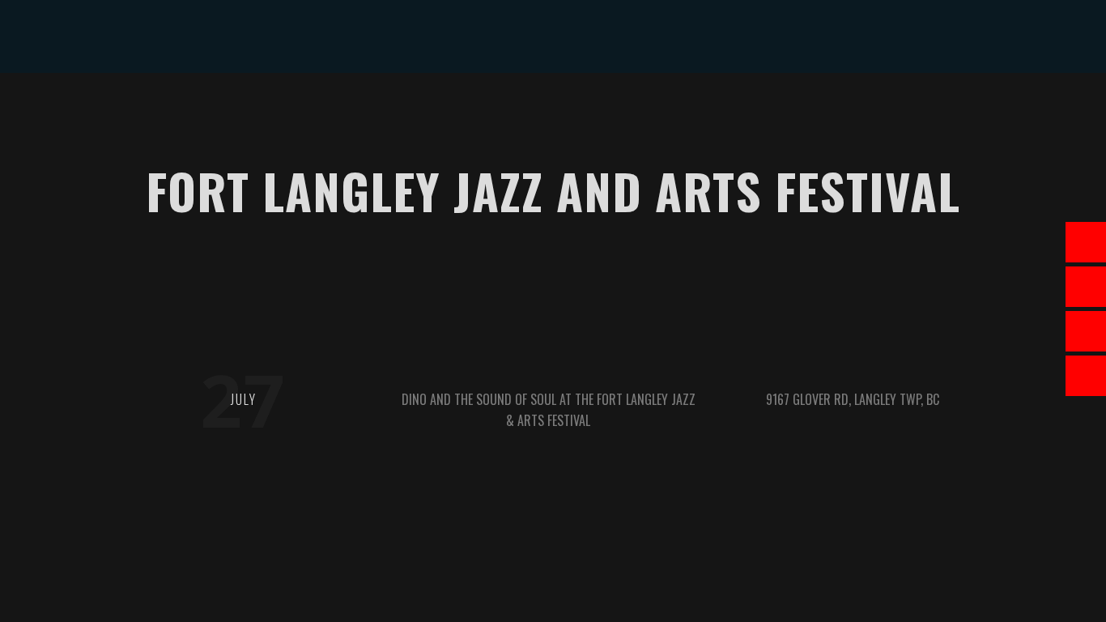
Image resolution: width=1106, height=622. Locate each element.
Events (370, 109)
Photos (565, 109)
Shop (629, 109)
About (305, 109)
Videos (497, 109)
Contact (762, 109)
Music (433, 109)
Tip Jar (690, 109)
